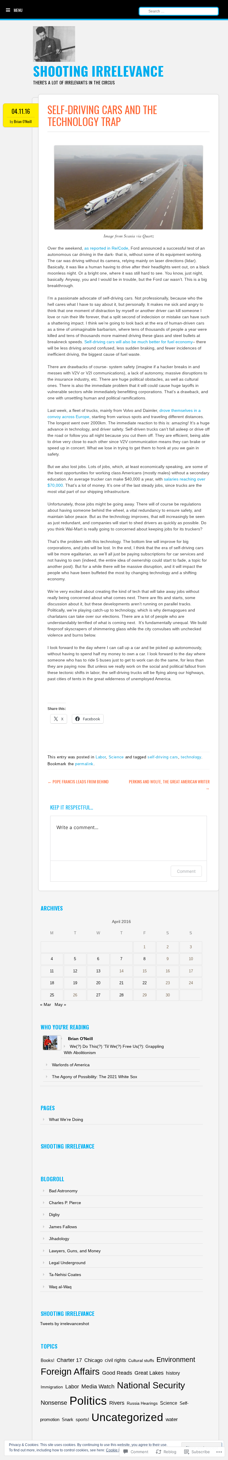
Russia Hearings (142, 1403)
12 (75, 971)
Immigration (52, 1387)
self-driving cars (163, 757)
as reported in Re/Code (106, 248)
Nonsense (54, 1402)
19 (75, 983)
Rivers (116, 1403)
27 (98, 995)
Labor (101, 757)
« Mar (45, 1004)
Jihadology (59, 1238)
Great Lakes (149, 1373)
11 (52, 971)
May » (60, 1004)
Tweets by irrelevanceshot (64, 1323)
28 (121, 995)
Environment (175, 1359)
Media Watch (98, 1386)
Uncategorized (127, 1417)
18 (52, 983)
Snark (67, 1419)
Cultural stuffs (141, 1360)
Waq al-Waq (60, 1286)
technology (191, 757)
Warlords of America (71, 1064)
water (172, 1419)
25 (52, 995)
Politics (88, 1400)
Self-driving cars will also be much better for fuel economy (138, 341)
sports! (82, 1419)
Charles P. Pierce (65, 1202)
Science (116, 757)
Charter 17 (69, 1360)
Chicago (93, 1360)
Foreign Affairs (70, 1371)
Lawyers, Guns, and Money (75, 1250)
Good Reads (117, 1373)
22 (144, 983)
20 (98, 983)
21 (121, 983)
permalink (84, 764)
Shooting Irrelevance (98, 71)
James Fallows (63, 1226)
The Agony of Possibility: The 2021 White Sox (94, 1076)
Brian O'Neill (23, 121)
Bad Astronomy (63, 1190)
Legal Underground (67, 1262)
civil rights (115, 1360)
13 (98, 971)
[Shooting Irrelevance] (54, 60)
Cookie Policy (117, 1450)
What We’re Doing (66, 1119)
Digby (54, 1214)
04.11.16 (21, 111)
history (173, 1373)
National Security (151, 1385)
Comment (186, 871)
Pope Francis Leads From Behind (78, 781)
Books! (47, 1360)
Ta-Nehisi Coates (65, 1274)
